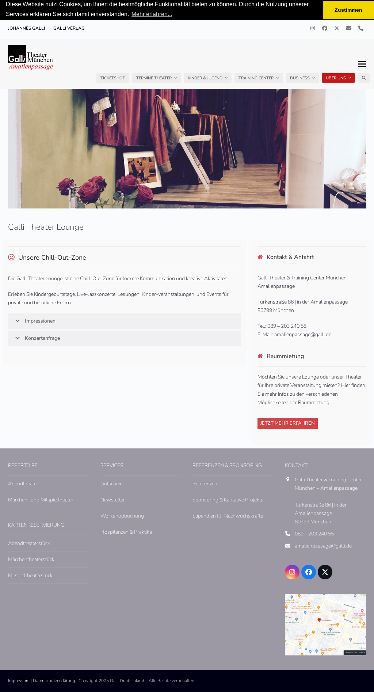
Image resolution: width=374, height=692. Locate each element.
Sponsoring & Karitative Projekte (227, 499)
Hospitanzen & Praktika (126, 532)
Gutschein (111, 483)
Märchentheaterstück (31, 559)
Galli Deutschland (127, 681)
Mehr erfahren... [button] (151, 14)
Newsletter (112, 499)
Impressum (19, 681)
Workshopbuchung (122, 515)
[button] (363, 78)
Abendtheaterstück (29, 543)
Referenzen (204, 483)
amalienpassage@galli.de (323, 545)
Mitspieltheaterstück (30, 575)
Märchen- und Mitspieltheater (40, 499)
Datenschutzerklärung (54, 681)
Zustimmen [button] (348, 10)
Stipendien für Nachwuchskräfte (227, 515)
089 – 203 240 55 (314, 533)
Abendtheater (23, 483)
